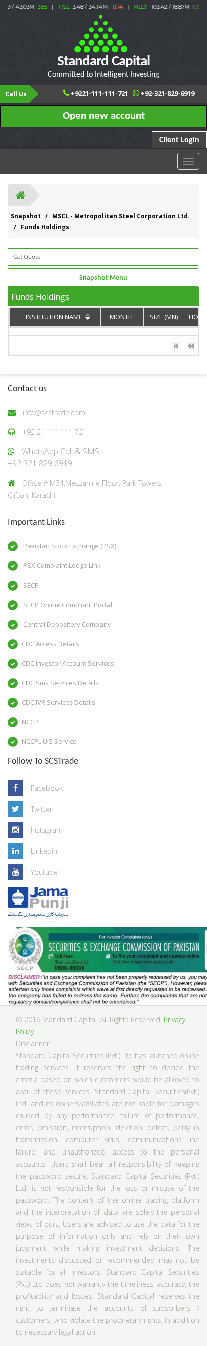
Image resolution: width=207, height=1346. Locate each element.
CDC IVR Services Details (58, 702)
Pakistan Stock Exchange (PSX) (69, 545)
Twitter (41, 809)
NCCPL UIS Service (49, 741)
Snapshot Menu (103, 278)
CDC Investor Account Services (68, 663)
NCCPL (31, 721)
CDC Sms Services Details (60, 682)
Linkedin (44, 851)
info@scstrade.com (54, 412)
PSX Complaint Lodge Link (61, 565)
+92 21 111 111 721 (54, 432)
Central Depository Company (66, 624)
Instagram (47, 830)
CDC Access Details (50, 643)
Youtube (44, 872)
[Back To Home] (20, 195)
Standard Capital (103, 66)
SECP (30, 585)
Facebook (47, 788)
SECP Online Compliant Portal (67, 604)
